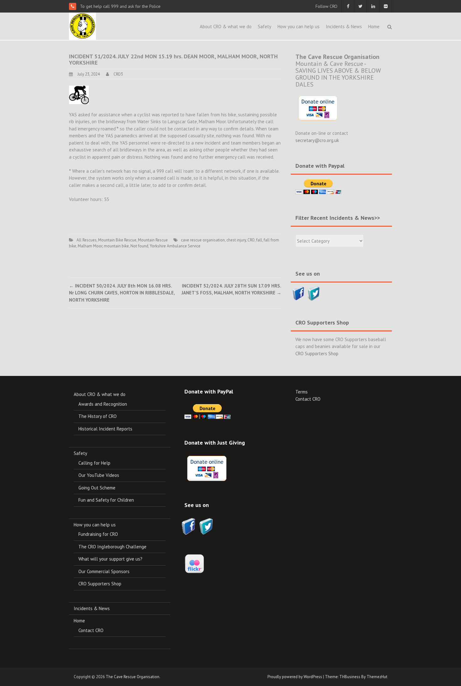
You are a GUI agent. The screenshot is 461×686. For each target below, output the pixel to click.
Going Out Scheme (96, 488)
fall (259, 240)
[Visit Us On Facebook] (298, 293)
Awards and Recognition (102, 404)
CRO (251, 240)
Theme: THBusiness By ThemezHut (356, 676)
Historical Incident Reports (105, 429)
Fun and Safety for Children (106, 500)
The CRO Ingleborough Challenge (112, 547)
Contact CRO (90, 630)
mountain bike (116, 246)
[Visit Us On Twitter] (313, 293)
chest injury (236, 240)
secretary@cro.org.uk (317, 140)
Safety (264, 26)
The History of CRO (97, 416)
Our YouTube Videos (98, 475)
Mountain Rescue (153, 240)
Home (373, 26)
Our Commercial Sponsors (104, 571)
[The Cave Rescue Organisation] (82, 26)
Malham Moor (90, 246)
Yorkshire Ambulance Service (175, 246)
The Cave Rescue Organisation (132, 676)
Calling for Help (94, 463)
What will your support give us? (110, 559)
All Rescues (87, 240)
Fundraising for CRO (98, 534)
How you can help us (299, 26)
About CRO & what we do (226, 26)
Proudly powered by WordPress (295, 676)
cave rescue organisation (203, 240)
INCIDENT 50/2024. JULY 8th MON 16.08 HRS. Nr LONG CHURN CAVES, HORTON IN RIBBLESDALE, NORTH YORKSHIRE (122, 293)
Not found (139, 246)
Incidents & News (344, 26)
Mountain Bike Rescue (117, 240)
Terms (301, 392)
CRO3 (118, 74)
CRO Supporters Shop (316, 353)
